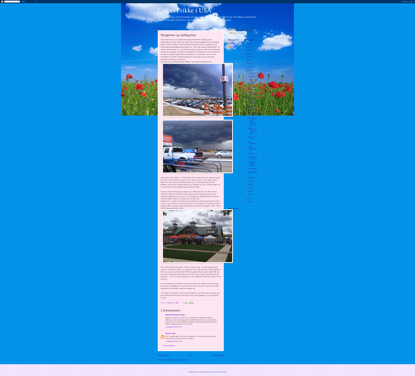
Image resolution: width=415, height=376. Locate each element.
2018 (248, 57)
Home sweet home (251, 138)
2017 (248, 60)
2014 (248, 70)
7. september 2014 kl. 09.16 (173, 327)
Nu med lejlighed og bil (252, 148)
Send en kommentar (169, 345)
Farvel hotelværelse (252, 143)
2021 (248, 47)
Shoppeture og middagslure (252, 158)
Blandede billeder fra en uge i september (252, 100)
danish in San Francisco (173, 315)
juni (249, 184)
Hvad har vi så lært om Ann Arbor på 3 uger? (252, 131)
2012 (248, 198)
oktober (250, 79)
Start (191, 355)
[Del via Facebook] (191, 303)
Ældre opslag (218, 355)
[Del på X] (189, 303)
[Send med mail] (184, 303)
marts (250, 194)
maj (249, 188)
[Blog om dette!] (186, 303)
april (250, 191)
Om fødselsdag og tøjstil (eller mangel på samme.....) (252, 121)
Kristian (232, 47)
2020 (248, 50)
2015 (248, 67)
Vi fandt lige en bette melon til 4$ (252, 163)
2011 (248, 202)
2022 (248, 44)
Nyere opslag (163, 355)
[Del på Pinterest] (193, 303)
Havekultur (251, 154)
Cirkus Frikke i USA (184, 10)
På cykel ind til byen (252, 114)
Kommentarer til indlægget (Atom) (176, 360)
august (250, 178)
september (251, 83)
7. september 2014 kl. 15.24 (173, 341)
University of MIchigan (252, 88)
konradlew (211, 372)
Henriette (168, 333)
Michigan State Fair (252, 173)
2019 (248, 54)
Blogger (224, 372)
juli (249, 181)
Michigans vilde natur (252, 93)
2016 (248, 63)
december (251, 73)
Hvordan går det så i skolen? (251, 108)
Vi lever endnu (252, 168)
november (251, 76)
